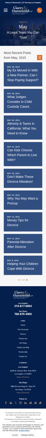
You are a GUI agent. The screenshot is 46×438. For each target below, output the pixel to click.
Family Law (23, 338)
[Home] (22, 10)
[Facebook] (6, 403)
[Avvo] (30, 403)
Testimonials (23, 352)
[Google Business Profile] (11, 403)
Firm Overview (23, 329)
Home (23, 325)
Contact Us (23, 356)
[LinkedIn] (25, 403)
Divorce (23, 334)
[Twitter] (16, 403)
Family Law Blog (23, 347)
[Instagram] (20, 403)
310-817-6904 (23, 306)
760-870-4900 (23, 314)
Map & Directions (23, 377)
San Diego (23, 343)
